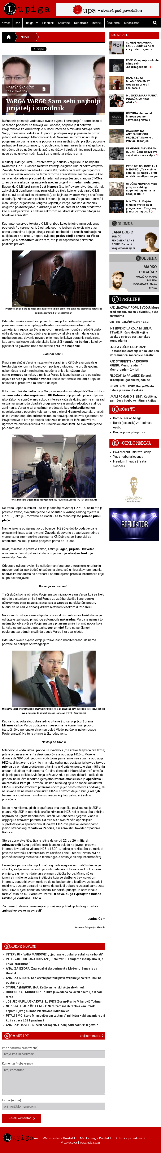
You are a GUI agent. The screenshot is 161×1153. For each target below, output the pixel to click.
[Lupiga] (27, 8)
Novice (26, 37)
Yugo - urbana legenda (128, 456)
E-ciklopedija (131, 443)
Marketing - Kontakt (95, 1138)
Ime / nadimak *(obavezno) (20, 1048)
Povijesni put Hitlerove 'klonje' (132, 452)
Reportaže (81, 23)
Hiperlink (48, 23)
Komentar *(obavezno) (17, 1063)
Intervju (97, 23)
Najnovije (120, 35)
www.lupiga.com (90, 1142)
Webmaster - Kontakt (59, 1138)
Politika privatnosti (130, 1138)
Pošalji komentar (21, 1118)
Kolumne (64, 23)
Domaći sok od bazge (127, 418)
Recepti (123, 409)
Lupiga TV (31, 23)
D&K (17, 23)
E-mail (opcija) (11, 1100)
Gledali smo (131, 23)
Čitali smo (113, 23)
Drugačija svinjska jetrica (129, 432)
